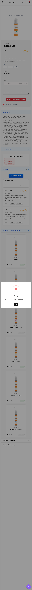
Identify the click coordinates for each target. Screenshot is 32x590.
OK (16, 304)
